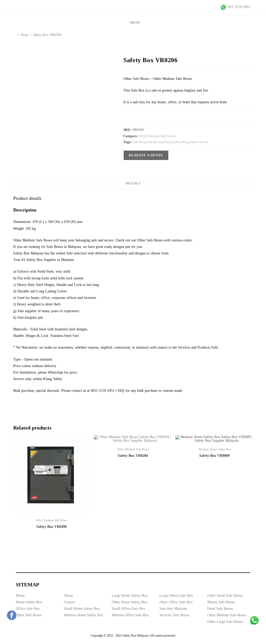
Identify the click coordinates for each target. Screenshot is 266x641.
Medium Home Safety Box (214, 449)
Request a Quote (146, 155)
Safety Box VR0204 (133, 456)
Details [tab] (133, 183)
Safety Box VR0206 (47, 35)
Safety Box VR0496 (51, 527)
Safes (167, 142)
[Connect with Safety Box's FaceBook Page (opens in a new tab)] (11, 615)
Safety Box (180, 142)
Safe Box (138, 142)
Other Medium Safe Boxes (157, 136)
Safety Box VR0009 (214, 456)
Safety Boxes (199, 142)
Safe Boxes (154, 142)
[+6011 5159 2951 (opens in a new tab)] (254, 620)
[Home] (14, 35)
